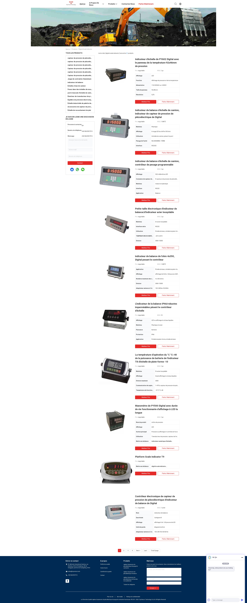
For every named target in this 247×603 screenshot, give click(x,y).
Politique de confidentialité (133, 596)
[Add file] (208, 600)
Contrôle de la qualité (105, 571)
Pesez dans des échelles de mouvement (80, 89)
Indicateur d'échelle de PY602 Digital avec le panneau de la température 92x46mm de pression (157, 63)
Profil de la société (105, 564)
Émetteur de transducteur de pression (80, 96)
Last (145, 550)
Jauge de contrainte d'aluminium (79, 79)
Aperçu (68, 49)
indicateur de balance (75, 82)
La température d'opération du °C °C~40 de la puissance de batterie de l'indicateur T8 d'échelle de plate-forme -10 (156, 358)
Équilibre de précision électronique (80, 100)
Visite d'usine (103, 568)
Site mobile (120, 596)
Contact (80, 163)
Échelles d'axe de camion (77, 86)
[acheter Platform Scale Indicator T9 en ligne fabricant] (115, 472)
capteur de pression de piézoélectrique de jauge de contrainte (80, 58)
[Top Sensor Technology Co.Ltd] (71, 3)
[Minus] (242, 557)
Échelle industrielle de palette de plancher (80, 103)
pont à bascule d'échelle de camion (80, 93)
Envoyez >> (153, 588)
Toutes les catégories (129, 584)
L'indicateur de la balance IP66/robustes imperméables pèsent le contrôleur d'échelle (156, 307)
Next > (138, 550)
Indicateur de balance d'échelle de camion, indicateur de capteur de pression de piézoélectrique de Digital (157, 114)
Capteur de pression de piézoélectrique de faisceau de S (80, 68)
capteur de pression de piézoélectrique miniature (80, 61)
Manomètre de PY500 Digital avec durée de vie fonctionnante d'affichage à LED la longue (156, 409)
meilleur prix (146, 102)
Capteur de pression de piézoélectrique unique (80, 75)
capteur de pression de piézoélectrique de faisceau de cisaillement (80, 65)
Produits (74, 49)
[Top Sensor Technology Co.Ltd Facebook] (67, 581)
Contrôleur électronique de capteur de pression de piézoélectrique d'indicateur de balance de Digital (156, 500)
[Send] (242, 600)
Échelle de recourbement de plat (79, 110)
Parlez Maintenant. (168, 102)
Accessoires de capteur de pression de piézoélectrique (80, 107)
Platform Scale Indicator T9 (149, 456)
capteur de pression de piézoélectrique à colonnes (80, 72)
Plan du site (110, 596)
